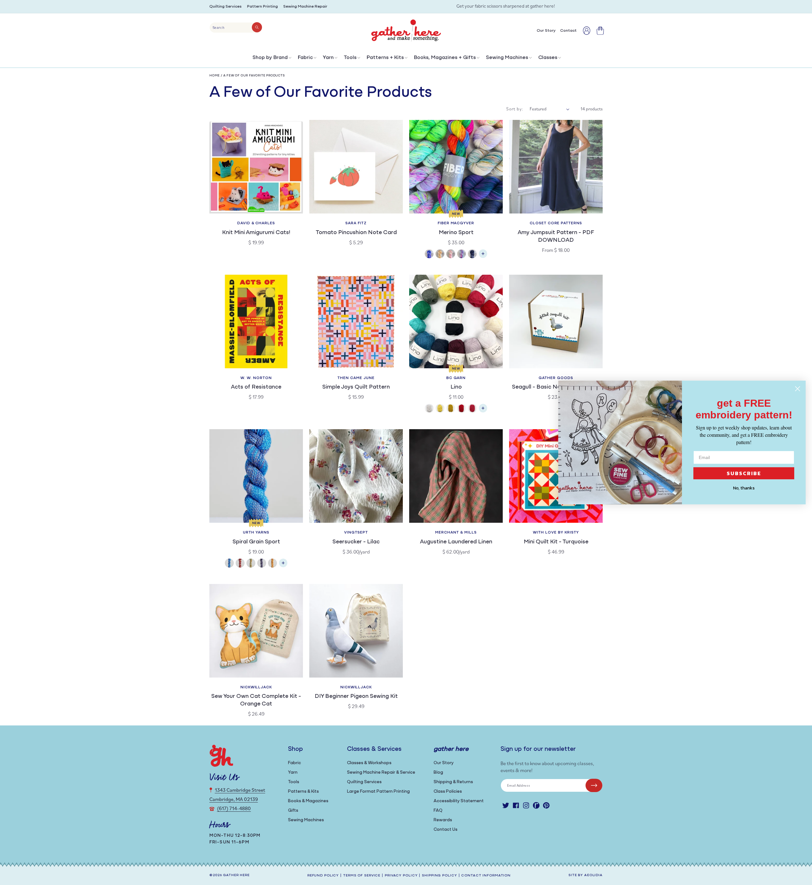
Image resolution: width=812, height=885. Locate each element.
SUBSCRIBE (744, 473)
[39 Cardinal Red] (472, 409)
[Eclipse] (472, 254)
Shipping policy (439, 875)
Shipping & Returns (453, 782)
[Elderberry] (250, 564)
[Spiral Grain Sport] (283, 566)
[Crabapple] (240, 564)
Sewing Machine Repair (305, 6)
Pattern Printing (262, 6)
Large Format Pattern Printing (378, 791)
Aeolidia (593, 875)
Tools (350, 57)
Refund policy (323, 875)
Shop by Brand (270, 57)
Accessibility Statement (459, 801)
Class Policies (448, 791)
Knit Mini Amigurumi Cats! (256, 233)
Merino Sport (456, 233)
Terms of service (361, 875)
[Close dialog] (797, 388)
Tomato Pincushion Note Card (356, 233)
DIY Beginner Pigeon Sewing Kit (356, 696)
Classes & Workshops (369, 763)
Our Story (444, 763)
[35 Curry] (450, 409)
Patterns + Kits (385, 57)
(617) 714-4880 (234, 808)
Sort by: (514, 109)
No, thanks (744, 488)
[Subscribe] (594, 785)
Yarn (328, 57)
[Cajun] (439, 254)
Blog (438, 772)
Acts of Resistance (256, 387)
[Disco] (461, 254)
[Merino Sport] (483, 256)
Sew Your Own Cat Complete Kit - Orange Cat (256, 700)
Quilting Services (225, 6)
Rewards (443, 820)
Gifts (293, 810)
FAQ (438, 810)
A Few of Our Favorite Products (254, 75)
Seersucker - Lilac (356, 542)
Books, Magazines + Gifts (445, 57)
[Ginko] (272, 564)
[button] (271, 59)
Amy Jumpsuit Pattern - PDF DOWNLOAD (556, 236)
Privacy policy (401, 875)
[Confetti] (450, 254)
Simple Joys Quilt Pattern (356, 387)
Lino (456, 387)
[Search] (257, 27)
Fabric (305, 57)
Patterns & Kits (303, 791)
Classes (547, 57)
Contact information (486, 875)
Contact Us (445, 829)
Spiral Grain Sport (256, 542)
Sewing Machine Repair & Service (381, 772)
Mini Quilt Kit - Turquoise (556, 542)
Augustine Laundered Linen (456, 542)
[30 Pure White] (429, 409)
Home (214, 75)
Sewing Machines (507, 57)
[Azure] (429, 254)
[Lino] (483, 411)
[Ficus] (261, 564)
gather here (236, 875)
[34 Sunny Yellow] (439, 409)
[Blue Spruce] (229, 564)
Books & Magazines (308, 801)
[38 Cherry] (461, 409)
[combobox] (236, 28)
